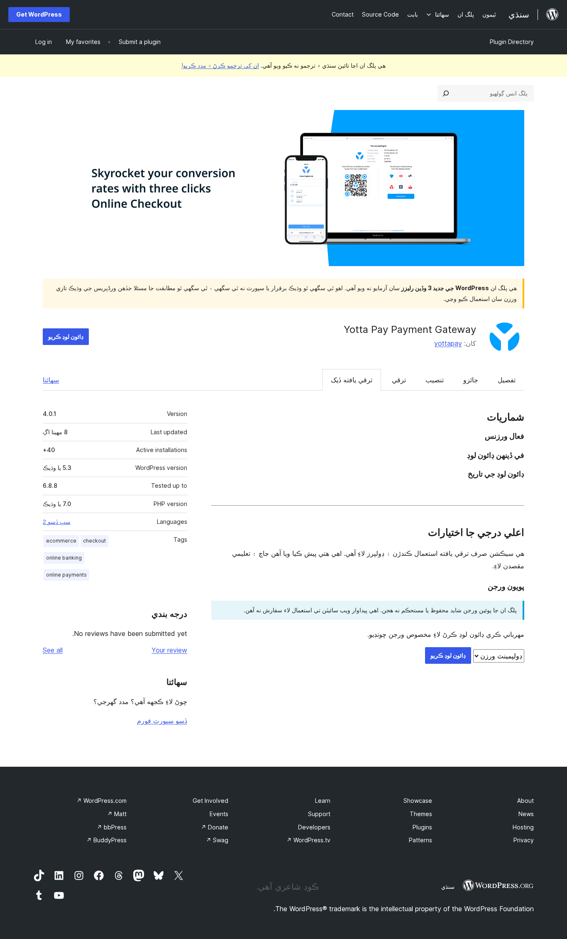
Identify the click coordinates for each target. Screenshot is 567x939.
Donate (214, 827)
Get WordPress (39, 14)
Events (219, 813)
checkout (94, 541)
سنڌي (448, 886)
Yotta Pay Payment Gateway (410, 329)
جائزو (470, 380)
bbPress (112, 827)
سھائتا (51, 380)
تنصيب (434, 380)
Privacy (523, 840)
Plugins (422, 827)
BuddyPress (106, 840)
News (526, 813)
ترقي (399, 380)
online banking (64, 558)
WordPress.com (101, 800)
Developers (314, 827)
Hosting (523, 827)
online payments (66, 575)
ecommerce (61, 541)
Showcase (417, 800)
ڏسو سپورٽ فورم (162, 720)
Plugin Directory (512, 41)
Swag (217, 840)
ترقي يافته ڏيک (351, 380)
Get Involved (210, 800)
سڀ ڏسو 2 (57, 521)
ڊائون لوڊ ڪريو (65, 336)
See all (53, 650)
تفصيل (507, 380)
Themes (421, 813)
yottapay (448, 343)
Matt (117, 813)
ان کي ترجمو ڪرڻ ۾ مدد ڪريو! (220, 65)
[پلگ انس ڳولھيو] (445, 93)
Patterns (420, 840)
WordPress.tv (308, 840)
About (525, 800)
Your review (169, 650)
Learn (322, 800)
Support (319, 813)
